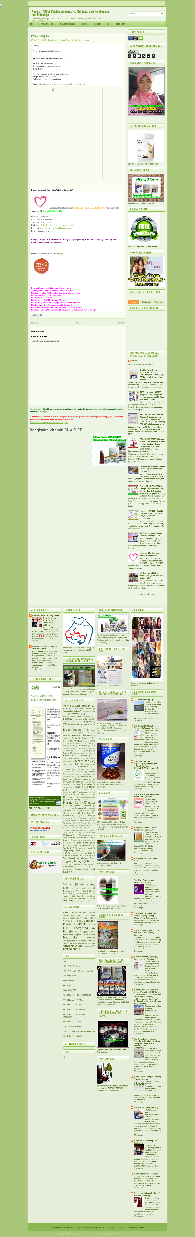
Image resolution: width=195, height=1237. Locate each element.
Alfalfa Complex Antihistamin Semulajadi (151, 887)
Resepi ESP (70, 40)
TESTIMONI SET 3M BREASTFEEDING (78, 971)
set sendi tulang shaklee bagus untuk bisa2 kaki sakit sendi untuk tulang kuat (153, 1148)
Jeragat (89, 750)
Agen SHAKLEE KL (70, 990)
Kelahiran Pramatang (76, 772)
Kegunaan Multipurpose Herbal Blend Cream (150, 554)
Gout (72, 746)
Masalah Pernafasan (82, 806)
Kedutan (88, 764)
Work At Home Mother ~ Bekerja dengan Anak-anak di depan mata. (152, 575)
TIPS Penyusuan (69, 976)
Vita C (70, 943)
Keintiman (84, 769)
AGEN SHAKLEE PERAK (72, 1022)
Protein (66, 833)
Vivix (93, 945)
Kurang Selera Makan (85, 786)
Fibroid (85, 741)
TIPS (109, 23)
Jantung (77, 750)
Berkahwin (76, 722)
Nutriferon (91, 938)
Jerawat (66, 753)
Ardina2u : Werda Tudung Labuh (45, 615)
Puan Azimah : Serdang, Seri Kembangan (145, 1141)
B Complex (90, 915)
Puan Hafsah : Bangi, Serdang (146, 1107)
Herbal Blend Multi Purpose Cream (79, 933)
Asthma (75, 713)
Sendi (89, 848)
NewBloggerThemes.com (126, 1234)
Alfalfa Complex (78, 915)
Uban (78, 867)
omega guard (71, 949)
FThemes (70, 1234)
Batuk (66, 718)
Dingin (65, 741)
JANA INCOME (68, 980)
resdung (78, 869)
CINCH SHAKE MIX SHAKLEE (151, 833)
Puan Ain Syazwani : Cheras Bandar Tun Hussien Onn (145, 828)
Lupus (90, 794)
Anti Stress (85, 711)
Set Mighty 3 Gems (80, 896)
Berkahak (66, 722)
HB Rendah (82, 746)
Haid (79, 748)
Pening (83, 823)
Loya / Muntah (84, 792)
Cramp (84, 733)
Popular (133, 302)
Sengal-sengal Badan (71, 851)
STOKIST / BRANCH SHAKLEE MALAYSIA (79, 1031)
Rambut (92, 832)
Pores (67, 830)
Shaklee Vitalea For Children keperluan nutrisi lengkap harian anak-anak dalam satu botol (146, 865)
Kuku (86, 779)
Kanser (84, 755)
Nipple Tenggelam (78, 816)
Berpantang (89, 721)
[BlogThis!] (35, 315)
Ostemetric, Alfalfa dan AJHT (152, 1082)
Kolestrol (67, 779)
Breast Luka (86, 727)
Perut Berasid (67, 828)
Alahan (66, 708)
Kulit (93, 779)
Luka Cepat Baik (77, 794)
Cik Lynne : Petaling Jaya (144, 699)
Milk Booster (83, 813)
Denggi (65, 738)
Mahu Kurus (68, 797)
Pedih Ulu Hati (86, 820)
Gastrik (92, 741)
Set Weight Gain (81, 901)
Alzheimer (79, 709)
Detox (74, 738)
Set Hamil (84, 891)
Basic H (66, 918)
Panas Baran (84, 818)
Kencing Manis (73, 774)
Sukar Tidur (87, 853)
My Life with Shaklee (153, 702)
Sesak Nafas (88, 851)
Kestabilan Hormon (70, 777)
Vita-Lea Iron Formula (86, 943)
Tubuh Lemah (88, 864)
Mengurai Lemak (70, 811)
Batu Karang (88, 716)
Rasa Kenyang (69, 837)
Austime (89, 714)
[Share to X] (38, 315)
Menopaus (82, 811)
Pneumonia (91, 828)
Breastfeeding (72, 730)
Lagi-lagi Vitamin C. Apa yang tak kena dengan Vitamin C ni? (152, 964)
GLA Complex (81, 932)
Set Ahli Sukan (78, 888)
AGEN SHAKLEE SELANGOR (74, 1009)
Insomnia (66, 750)
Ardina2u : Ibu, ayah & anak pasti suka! (57, 225)
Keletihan (91, 771)
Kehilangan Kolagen (70, 769)
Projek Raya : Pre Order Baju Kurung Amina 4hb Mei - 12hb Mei (50, 621)
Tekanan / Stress (78, 855)
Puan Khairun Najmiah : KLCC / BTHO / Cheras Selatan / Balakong (146, 932)
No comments (83, 40)
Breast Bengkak (69, 727)
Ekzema (74, 740)
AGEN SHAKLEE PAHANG (73, 1000)
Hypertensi (88, 748)
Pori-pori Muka (78, 830)
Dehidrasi (75, 735)
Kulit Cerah (70, 782)
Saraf (75, 845)
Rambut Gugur (72, 835)
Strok (65, 853)
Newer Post (35, 322)
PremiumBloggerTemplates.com (106, 1234)
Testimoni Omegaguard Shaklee (146, 937)
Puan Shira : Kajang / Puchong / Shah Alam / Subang (147, 1194)
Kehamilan (83, 766)
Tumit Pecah (68, 867)
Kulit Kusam (84, 782)
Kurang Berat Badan (83, 784)
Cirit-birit (75, 733)
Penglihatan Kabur (70, 823)
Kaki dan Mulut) (87, 753)
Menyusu (91, 810)
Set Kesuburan (82, 893)
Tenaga (78, 861)
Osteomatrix (69, 940)
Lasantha (91, 1234)
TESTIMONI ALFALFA (71, 966)
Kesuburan (86, 776)
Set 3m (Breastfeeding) (79, 884)
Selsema (86, 845)
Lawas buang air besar (75, 790)
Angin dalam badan (71, 711)
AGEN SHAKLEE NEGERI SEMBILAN (77, 995)
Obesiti (90, 816)
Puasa (74, 832)
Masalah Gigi (71, 799)
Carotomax (74, 918)
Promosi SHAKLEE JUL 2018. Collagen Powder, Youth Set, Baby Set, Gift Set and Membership (151, 514)
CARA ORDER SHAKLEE (72, 1026)
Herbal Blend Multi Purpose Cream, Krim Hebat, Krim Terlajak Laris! (153, 1051)
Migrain (69, 813)
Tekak (65, 855)
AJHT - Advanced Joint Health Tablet (79, 914)
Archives (158, 302)
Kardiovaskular (75, 758)
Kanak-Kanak (69, 755)
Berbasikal (89, 719)
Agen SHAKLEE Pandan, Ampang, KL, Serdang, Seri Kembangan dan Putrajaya (70, 13)
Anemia (89, 708)
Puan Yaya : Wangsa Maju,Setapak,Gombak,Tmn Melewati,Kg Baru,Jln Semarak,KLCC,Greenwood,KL (146, 764)
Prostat (89, 830)
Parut (93, 818)
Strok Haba (75, 853)
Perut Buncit (80, 828)
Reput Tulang (77, 840)
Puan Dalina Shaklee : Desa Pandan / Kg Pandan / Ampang (146, 727)
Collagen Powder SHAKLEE (79, 922)
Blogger (151, 594)
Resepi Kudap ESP (40, 35)
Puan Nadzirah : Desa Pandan (146, 1174)
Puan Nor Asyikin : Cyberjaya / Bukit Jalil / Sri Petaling (146, 957)
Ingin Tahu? (121, 23)
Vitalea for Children (72, 945)
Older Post (121, 322)
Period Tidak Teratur (86, 825)
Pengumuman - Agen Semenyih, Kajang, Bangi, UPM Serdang (44, 652)
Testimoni (85, 23)
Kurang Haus (67, 787)
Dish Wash (91, 925)
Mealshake (70, 937)
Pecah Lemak (71, 821)
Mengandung (91, 808)
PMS (74, 818)
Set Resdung (84, 898)
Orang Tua (66, 818)
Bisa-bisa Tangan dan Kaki (80, 724)
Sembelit (67, 848)
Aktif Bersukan (82, 705)
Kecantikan (82, 761)
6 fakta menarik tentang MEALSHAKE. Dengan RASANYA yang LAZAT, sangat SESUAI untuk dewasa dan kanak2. (152, 375)
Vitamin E (86, 946)
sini (61, 254)
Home (32, 24)
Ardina (134, 360)
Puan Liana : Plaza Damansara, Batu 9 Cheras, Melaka (146, 795)
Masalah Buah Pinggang (87, 797)
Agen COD (98, 23)
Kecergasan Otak (70, 764)
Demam (87, 735)
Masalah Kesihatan (68, 23)
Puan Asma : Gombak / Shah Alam (145, 859)
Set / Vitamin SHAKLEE (47, 23)
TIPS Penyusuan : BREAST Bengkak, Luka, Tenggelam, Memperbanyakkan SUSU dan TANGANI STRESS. (152, 396)
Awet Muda (76, 716)
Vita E (75, 943)
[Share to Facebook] (40, 315)
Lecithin (92, 934)
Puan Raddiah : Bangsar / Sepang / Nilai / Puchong (147, 1077)
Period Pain (74, 825)
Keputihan (88, 774)
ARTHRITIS (67, 706)
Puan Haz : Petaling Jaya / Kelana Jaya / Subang (144, 881)
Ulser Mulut (88, 867)
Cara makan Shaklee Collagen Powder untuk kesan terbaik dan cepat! (152, 468)
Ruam (87, 840)
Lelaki (73, 792)
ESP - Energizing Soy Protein (54, 40)
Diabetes (86, 738)
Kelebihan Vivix (151, 1198)
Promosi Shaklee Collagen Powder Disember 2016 (151, 801)
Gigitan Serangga (73, 743)
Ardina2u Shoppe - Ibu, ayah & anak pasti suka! (44, 647)
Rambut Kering (87, 835)
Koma (79, 780)
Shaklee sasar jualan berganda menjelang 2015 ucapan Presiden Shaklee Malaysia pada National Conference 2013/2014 (147, 1013)
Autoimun (66, 716)
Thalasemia (76, 864)
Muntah (66, 816)
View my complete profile (140, 365)
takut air (137, 920)
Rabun (84, 833)
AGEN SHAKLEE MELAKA (73, 1036)
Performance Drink (84, 941)
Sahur (71, 843)
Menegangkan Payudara (73, 808)
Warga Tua (67, 869)
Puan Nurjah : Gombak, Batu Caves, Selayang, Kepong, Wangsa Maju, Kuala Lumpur (145, 915)
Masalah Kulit (72, 802)
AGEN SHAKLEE (69, 985)
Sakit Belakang (82, 843)
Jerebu (75, 753)
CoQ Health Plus (75, 921)
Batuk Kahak (78, 719)
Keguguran (66, 767)
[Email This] (32, 315)
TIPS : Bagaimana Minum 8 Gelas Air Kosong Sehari (151, 534)
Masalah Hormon (87, 800)
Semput (80, 848)
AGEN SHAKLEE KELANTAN (74, 1005)
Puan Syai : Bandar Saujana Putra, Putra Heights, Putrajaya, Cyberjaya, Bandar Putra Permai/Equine (147, 1042)
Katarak (86, 758)
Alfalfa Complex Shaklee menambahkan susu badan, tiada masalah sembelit (153, 1114)
